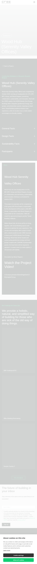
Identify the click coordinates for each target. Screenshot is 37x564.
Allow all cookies (18, 560)
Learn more (6, 550)
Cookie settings (19, 555)
